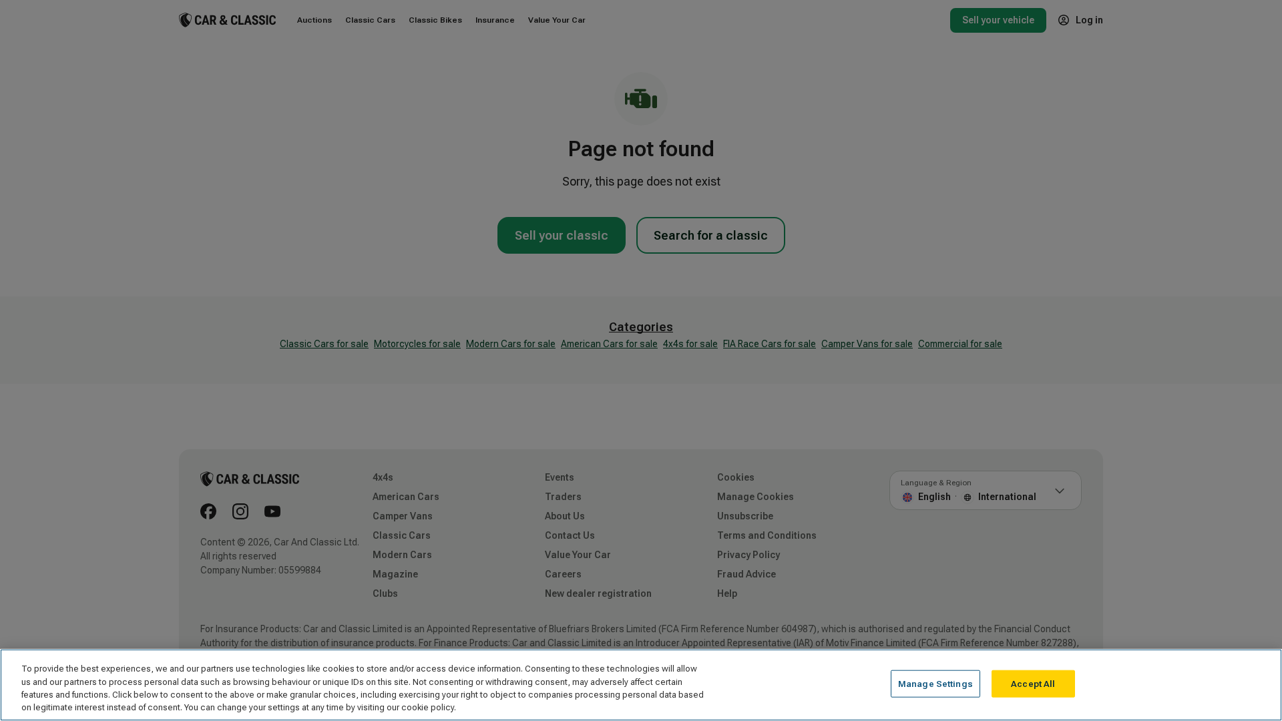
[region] (641, 685)
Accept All (1033, 684)
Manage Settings (935, 684)
